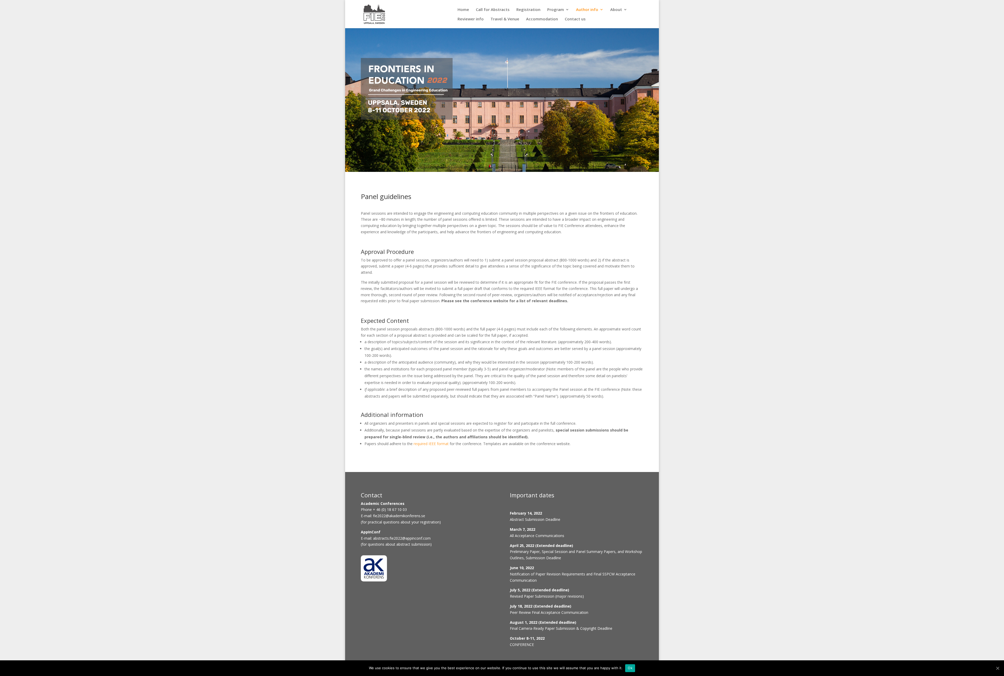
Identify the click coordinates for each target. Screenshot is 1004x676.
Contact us (575, 20)
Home (463, 10)
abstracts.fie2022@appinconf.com (402, 538)
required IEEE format (432, 443)
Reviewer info (471, 20)
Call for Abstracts (493, 10)
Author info (587, 10)
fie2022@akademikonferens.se (399, 515)
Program (555, 10)
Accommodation (542, 20)
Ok (630, 668)
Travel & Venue (504, 20)
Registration (528, 10)
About (616, 10)
